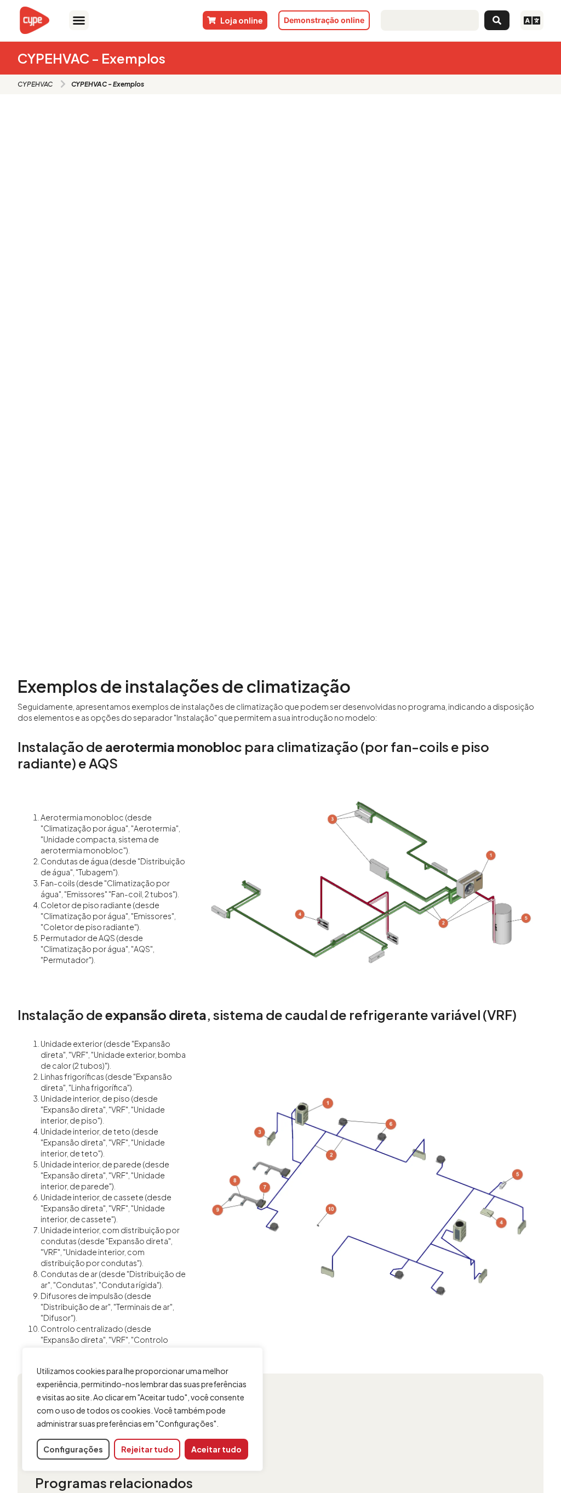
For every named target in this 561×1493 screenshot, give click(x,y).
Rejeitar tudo (147, 1449)
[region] (142, 1409)
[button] (79, 20)
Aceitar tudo (216, 1449)
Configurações (73, 1449)
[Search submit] (497, 20)
